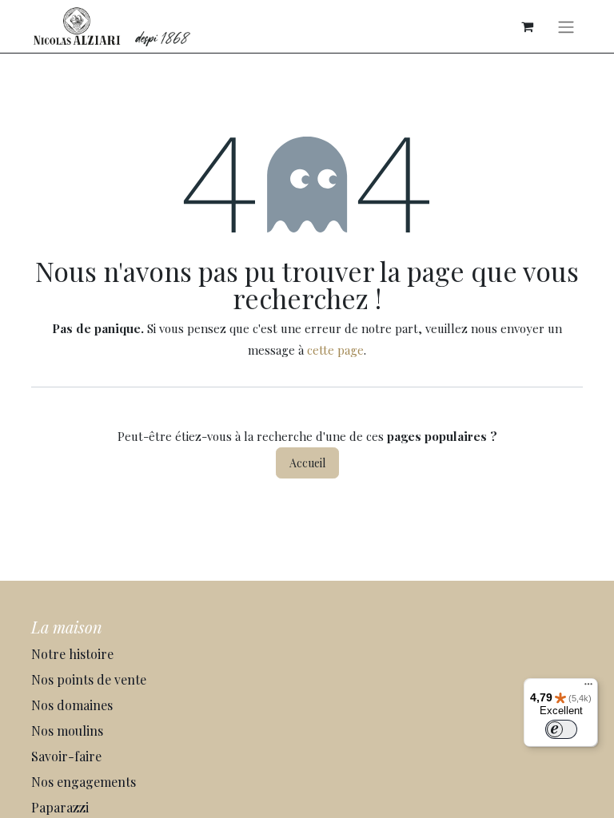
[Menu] (588, 687)
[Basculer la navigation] (566, 26)
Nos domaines (73, 705)
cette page (335, 350)
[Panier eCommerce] (527, 26)
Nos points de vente (88, 679)
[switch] (561, 729)
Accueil (307, 463)
